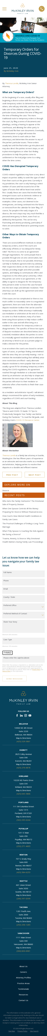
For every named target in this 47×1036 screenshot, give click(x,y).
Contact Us (23, 1000)
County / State (9, 597)
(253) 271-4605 (23, 846)
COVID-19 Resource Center (27, 420)
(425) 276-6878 (23, 767)
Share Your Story (10, 622)
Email (5, 589)
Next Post (35, 475)
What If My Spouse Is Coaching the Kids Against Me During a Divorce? (22, 533)
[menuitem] (11, 1031)
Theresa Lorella (11, 83)
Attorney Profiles (23, 977)
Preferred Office (9, 605)
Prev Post (12, 475)
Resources (23, 994)
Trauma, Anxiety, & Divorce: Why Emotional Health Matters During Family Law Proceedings (22, 540)
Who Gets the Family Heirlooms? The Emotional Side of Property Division (23, 503)
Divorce (5, 490)
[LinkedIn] (21, 715)
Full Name (7, 572)
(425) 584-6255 (23, 872)
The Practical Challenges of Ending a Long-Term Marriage (23, 525)
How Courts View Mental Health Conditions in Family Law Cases (21, 518)
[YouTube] (30, 715)
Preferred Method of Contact (15, 614)
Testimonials (23, 989)
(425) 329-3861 (23, 741)
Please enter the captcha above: (16, 658)
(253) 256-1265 (23, 924)
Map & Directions (23, 738)
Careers (23, 972)
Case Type (7, 640)
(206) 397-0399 (23, 898)
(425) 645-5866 (23, 793)
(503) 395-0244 (23, 820)
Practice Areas (23, 983)
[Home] (22, 9)
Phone (6, 581)
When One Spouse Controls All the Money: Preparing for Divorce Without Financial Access (22, 510)
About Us (23, 966)
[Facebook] (17, 715)
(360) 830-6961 (23, 951)
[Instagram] (25, 715)
